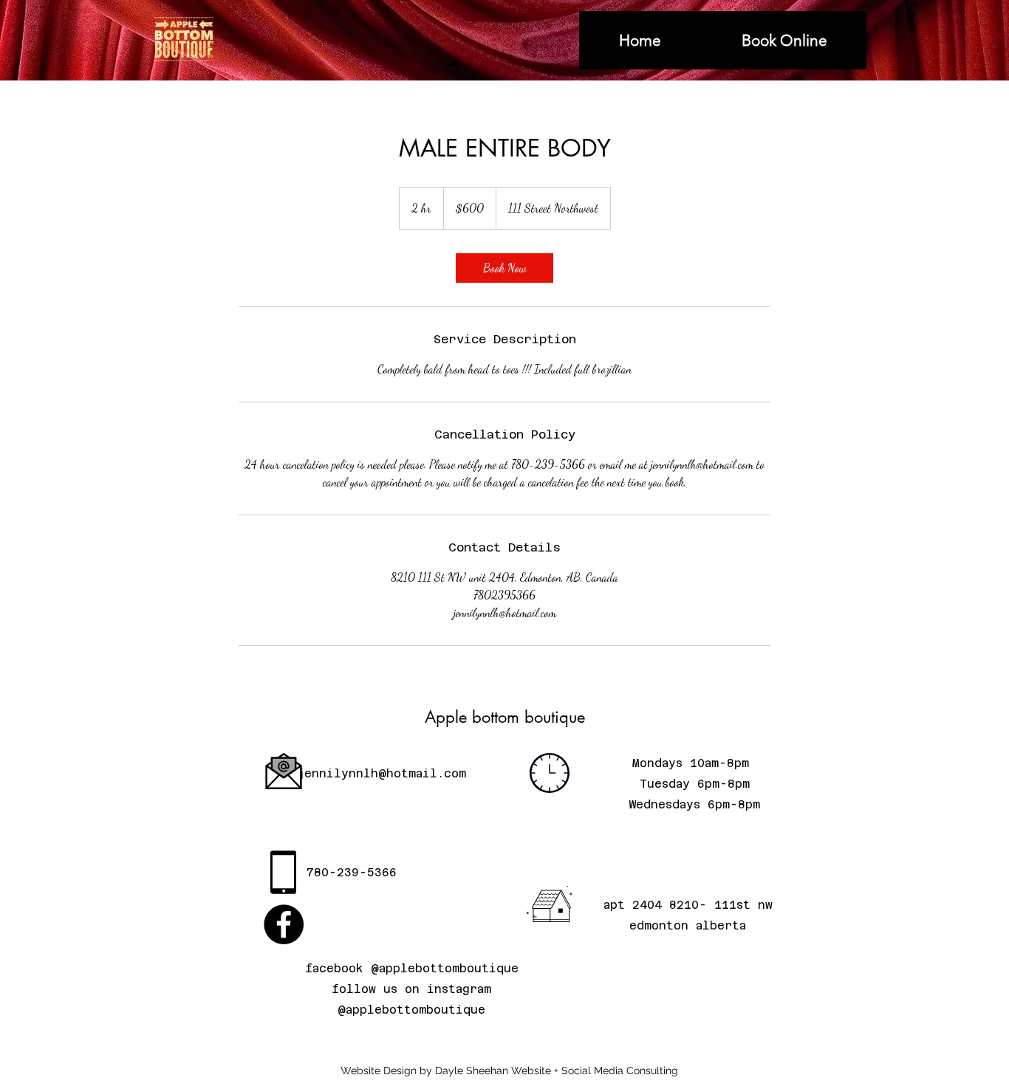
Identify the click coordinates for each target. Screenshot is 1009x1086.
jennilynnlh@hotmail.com (381, 773)
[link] (504, 268)
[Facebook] (284, 924)
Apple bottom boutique (505, 717)
